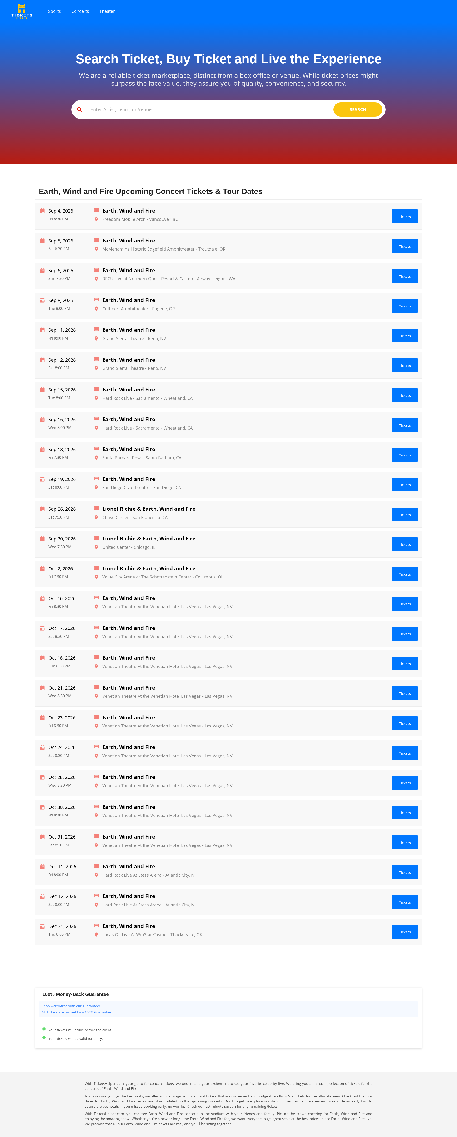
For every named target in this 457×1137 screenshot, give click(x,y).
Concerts (80, 11)
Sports (54, 11)
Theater (107, 11)
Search (358, 109)
